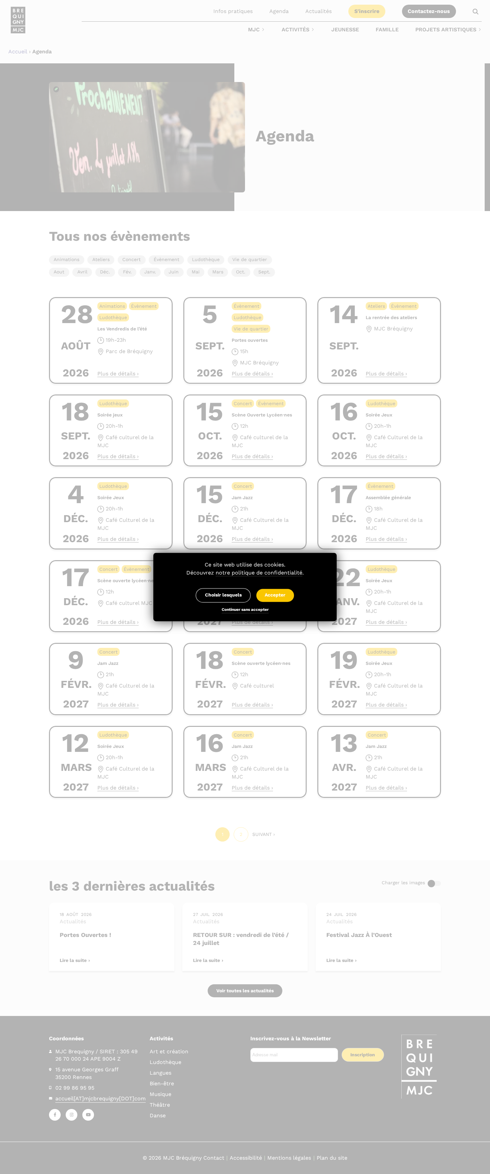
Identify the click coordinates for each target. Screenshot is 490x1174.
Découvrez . (245, 572)
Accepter (275, 595)
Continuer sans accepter (245, 610)
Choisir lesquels (223, 595)
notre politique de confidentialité (259, 572)
